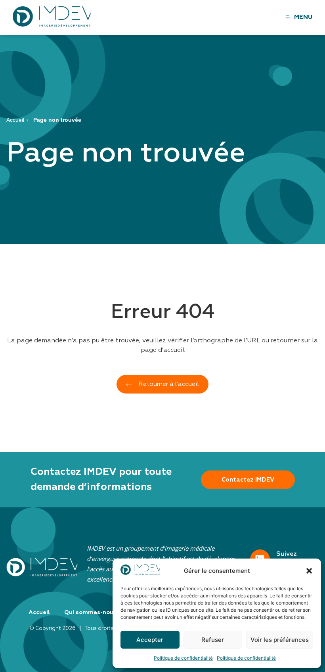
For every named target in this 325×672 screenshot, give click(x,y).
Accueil (15, 120)
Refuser (212, 639)
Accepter (149, 639)
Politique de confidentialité (183, 658)
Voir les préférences (279, 639)
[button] (309, 571)
